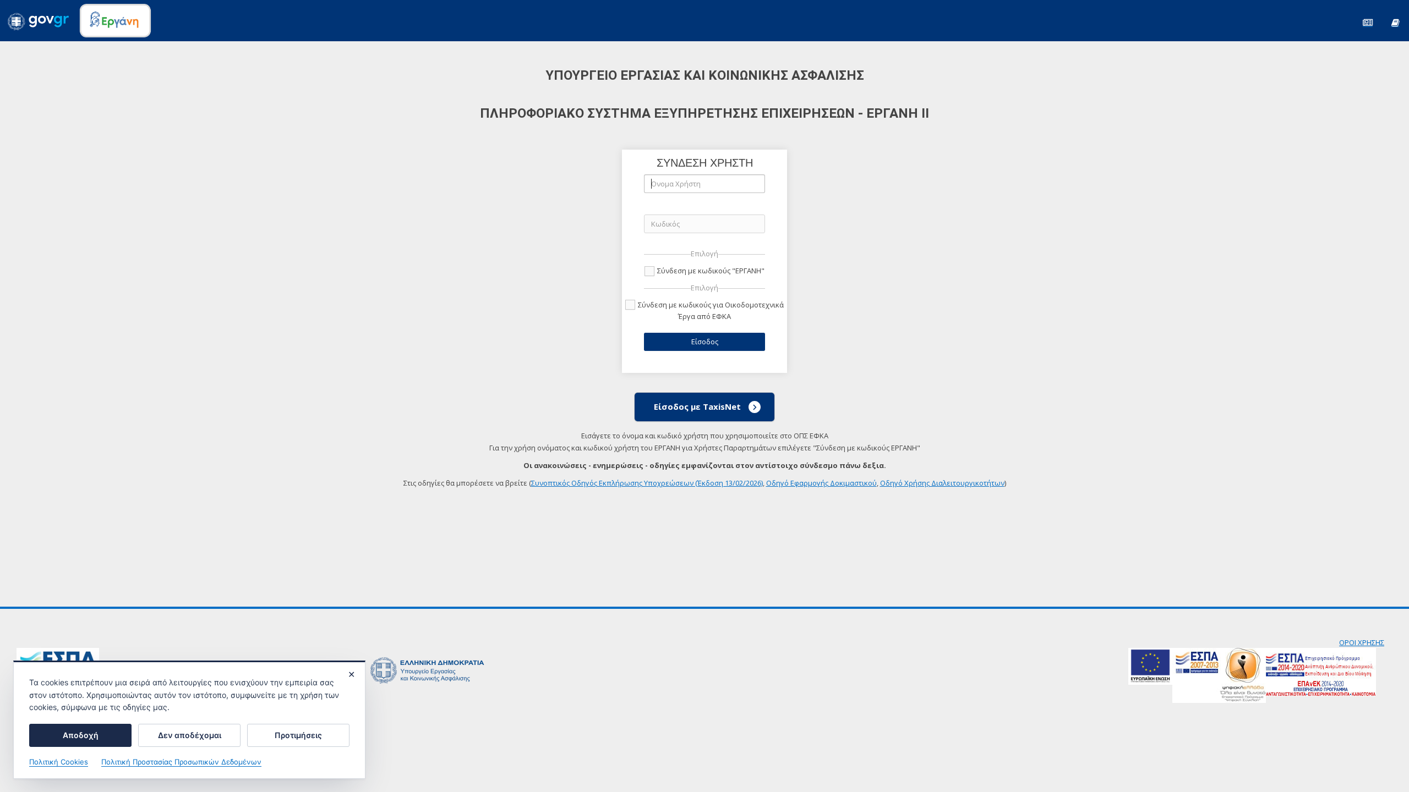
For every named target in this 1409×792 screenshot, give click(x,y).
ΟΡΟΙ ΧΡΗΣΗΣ (1361, 642)
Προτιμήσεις (298, 735)
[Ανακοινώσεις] (1367, 21)
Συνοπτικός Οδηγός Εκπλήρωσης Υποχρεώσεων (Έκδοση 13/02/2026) (647, 483)
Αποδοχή (81, 735)
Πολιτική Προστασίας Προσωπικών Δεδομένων (181, 761)
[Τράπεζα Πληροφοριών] (1395, 21)
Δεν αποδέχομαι (189, 735)
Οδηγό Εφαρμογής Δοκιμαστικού (821, 483)
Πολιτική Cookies (58, 761)
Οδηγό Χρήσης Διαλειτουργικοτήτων (942, 483)
